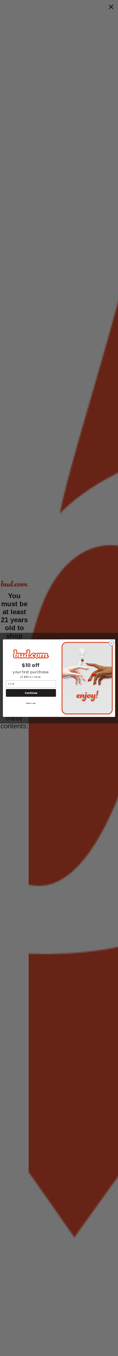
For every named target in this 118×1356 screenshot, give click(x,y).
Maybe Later (31, 703)
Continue (31, 693)
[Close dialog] (111, 643)
